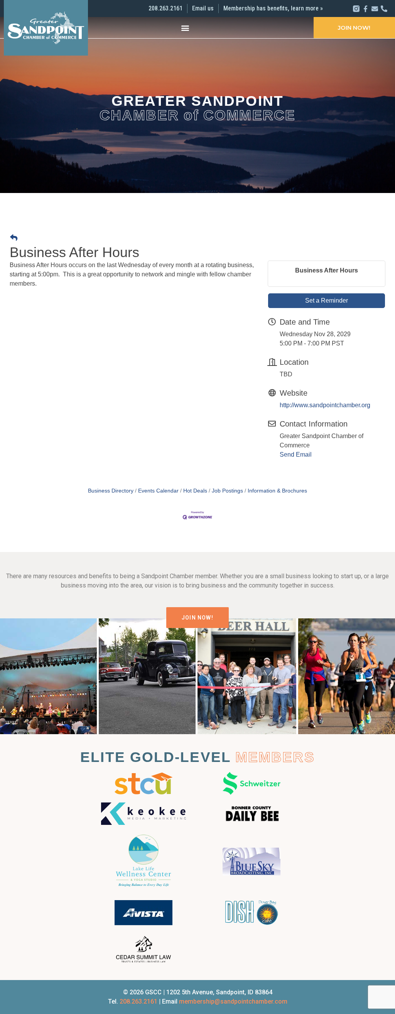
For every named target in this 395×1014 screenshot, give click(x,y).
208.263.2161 (138, 1001)
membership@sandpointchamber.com (233, 1001)
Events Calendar (158, 491)
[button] (185, 27)
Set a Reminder (326, 300)
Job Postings (227, 491)
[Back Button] (13, 238)
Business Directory (110, 491)
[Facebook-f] (365, 8)
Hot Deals (195, 491)
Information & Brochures (277, 491)
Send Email (296, 454)
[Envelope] (374, 8)
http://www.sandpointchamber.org (325, 405)
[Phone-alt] (384, 8)
